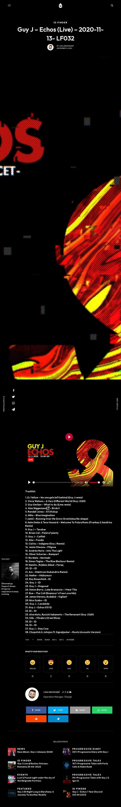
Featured (24, 788)
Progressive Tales (86, 760)
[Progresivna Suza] (60, 5)
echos (39, 640)
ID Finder (24, 760)
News (21, 748)
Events (22, 774)
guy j (54, 640)
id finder (70, 640)
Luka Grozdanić (66, 46)
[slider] (53, 482)
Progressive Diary (86, 748)
